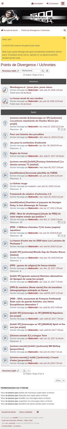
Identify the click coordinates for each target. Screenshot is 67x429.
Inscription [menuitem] (38, 3)
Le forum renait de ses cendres (26, 98)
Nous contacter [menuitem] (25, 412)
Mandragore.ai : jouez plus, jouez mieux (31, 87)
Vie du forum (26, 93)
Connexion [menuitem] (53, 3)
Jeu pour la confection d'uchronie (28, 142)
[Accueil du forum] (33, 17)
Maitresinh (33, 90)
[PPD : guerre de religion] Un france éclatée (33, 265)
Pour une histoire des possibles (27, 134)
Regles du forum (19, 153)
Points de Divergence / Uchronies (28, 65)
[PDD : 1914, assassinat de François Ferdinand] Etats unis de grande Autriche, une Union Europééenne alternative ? (35, 301)
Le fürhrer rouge (18, 183)
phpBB (15, 417)
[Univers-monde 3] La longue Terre (28, 335)
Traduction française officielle (12, 420)
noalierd (31, 186)
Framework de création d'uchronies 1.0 (30, 194)
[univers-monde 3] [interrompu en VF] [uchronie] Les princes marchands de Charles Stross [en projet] (36, 121)
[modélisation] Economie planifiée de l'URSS (33, 173)
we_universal (10, 423)
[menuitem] (64, 30)
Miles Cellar (28, 420)
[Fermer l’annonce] (64, 38)
